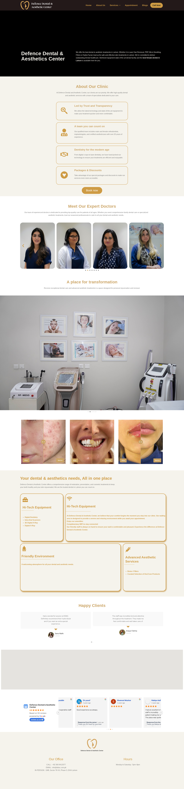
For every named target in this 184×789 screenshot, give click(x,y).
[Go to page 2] (110, 729)
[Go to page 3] (112, 729)
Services (114, 5)
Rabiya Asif (106, 700)
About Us (100, 5)
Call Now (156, 5)
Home (88, 5)
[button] (115, 5)
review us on (36, 719)
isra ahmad (140, 700)
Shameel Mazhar (74, 700)
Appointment (131, 5)
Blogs (145, 5)
